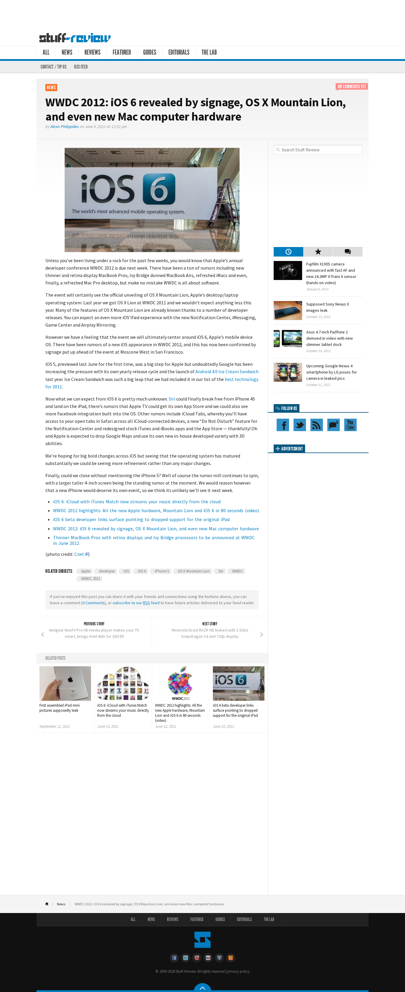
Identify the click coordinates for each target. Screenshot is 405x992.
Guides (149, 52)
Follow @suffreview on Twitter (300, 425)
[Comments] (348, 252)
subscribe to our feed (136, 602)
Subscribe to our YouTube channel (350, 425)
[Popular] (318, 252)
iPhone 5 (162, 571)
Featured (122, 52)
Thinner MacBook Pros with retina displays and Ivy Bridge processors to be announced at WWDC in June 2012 (154, 540)
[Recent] (288, 252)
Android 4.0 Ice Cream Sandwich (227, 371)
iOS (126, 571)
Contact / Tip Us (53, 67)
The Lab (209, 52)
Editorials (178, 52)
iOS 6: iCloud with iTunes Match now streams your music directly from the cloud (137, 501)
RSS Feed (81, 67)
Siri (172, 399)
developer (107, 571)
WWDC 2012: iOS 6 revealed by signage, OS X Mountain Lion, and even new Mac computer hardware (156, 528)
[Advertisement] (202, 14)
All (46, 52)
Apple (85, 571)
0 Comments (93, 602)
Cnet (79, 554)
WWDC (237, 571)
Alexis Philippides (64, 126)
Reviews (92, 52)
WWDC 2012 (90, 578)
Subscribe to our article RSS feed (316, 425)
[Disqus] (152, 816)
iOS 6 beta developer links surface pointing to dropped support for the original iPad (141, 519)
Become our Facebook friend (283, 425)
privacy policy (238, 971)
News (67, 52)
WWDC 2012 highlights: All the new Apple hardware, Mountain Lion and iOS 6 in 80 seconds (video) (156, 510)
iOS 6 (142, 571)
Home (49, 904)
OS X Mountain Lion (194, 571)
